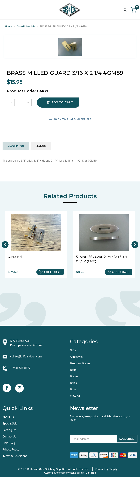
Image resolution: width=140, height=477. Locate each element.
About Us (8, 417)
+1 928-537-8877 (20, 367)
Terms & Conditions (15, 456)
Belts (73, 369)
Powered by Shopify (106, 469)
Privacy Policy (11, 449)
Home (8, 26)
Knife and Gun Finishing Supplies (46, 469)
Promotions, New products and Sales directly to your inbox (100, 418)
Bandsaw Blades (80, 363)
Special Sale (10, 423)
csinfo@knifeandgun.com (26, 356)
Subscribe (126, 438)
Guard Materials (26, 26)
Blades (74, 376)
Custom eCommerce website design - (65, 472)
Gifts (73, 350)
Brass (73, 382)
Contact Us (9, 436)
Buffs (73, 389)
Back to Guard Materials (73, 119)
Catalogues (9, 430)
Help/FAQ (9, 443)
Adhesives (76, 356)
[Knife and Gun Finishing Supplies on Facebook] (7, 388)
